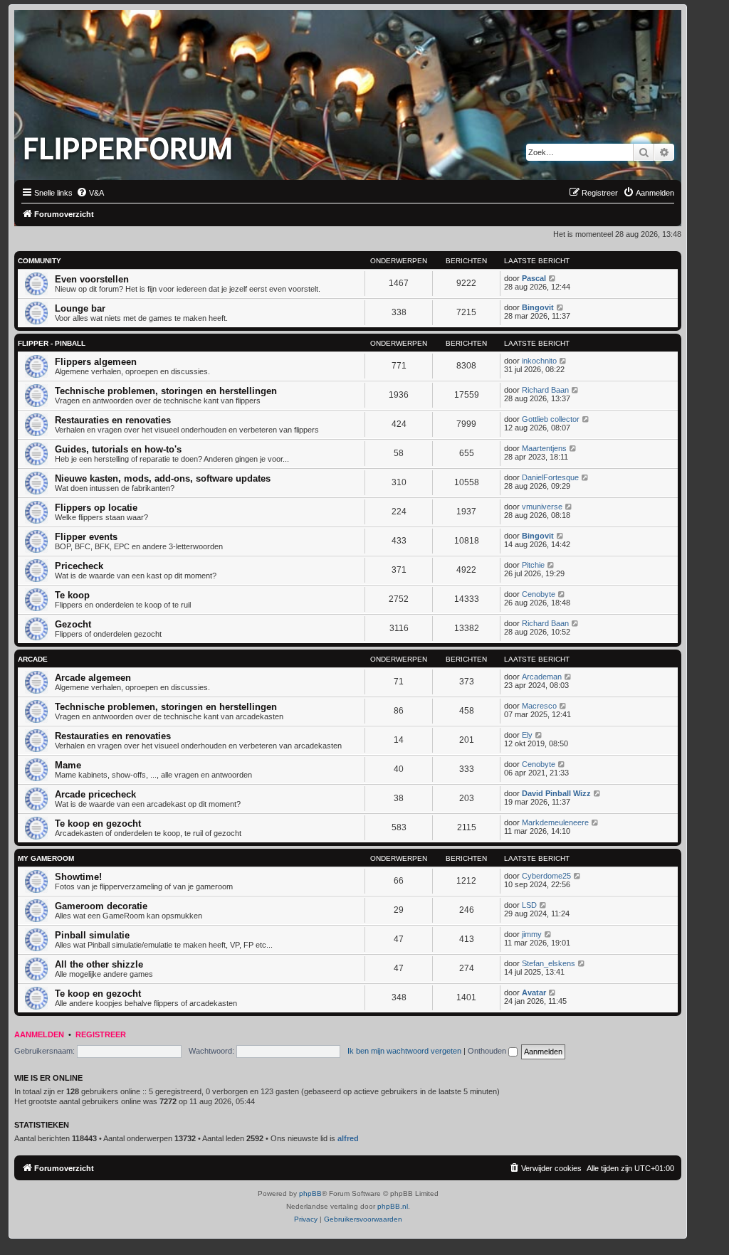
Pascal (534, 278)
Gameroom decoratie (101, 906)
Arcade (33, 659)
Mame (68, 765)
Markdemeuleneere (555, 822)
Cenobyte (538, 594)
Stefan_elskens (548, 963)
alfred (348, 1138)
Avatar (534, 992)
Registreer (100, 1034)
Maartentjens (544, 448)
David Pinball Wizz (556, 793)
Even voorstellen (92, 279)
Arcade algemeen (93, 677)
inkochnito (539, 360)
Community (39, 261)
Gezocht (73, 624)
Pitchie (533, 565)
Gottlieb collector (550, 419)
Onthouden (488, 1051)
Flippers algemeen (96, 361)
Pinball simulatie (92, 935)
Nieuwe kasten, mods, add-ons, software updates (163, 478)
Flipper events (86, 536)
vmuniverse (542, 506)
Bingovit (538, 307)
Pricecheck (79, 566)
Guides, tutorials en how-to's (118, 449)
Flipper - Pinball (51, 343)
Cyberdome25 (546, 876)
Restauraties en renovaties (113, 420)
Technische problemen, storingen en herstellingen (166, 391)
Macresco (539, 705)
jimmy (532, 934)
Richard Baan (545, 390)
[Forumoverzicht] (131, 144)
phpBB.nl (392, 1206)
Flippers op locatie (96, 507)
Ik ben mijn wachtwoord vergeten (404, 1051)
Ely (527, 735)
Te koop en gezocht (98, 823)
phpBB (310, 1193)
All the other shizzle (99, 964)
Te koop (72, 595)
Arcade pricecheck (95, 794)
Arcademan (542, 676)
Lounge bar (80, 308)
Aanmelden (39, 1034)
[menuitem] (90, 192)
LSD (529, 905)
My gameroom (46, 858)
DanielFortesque (550, 477)
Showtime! (78, 877)
